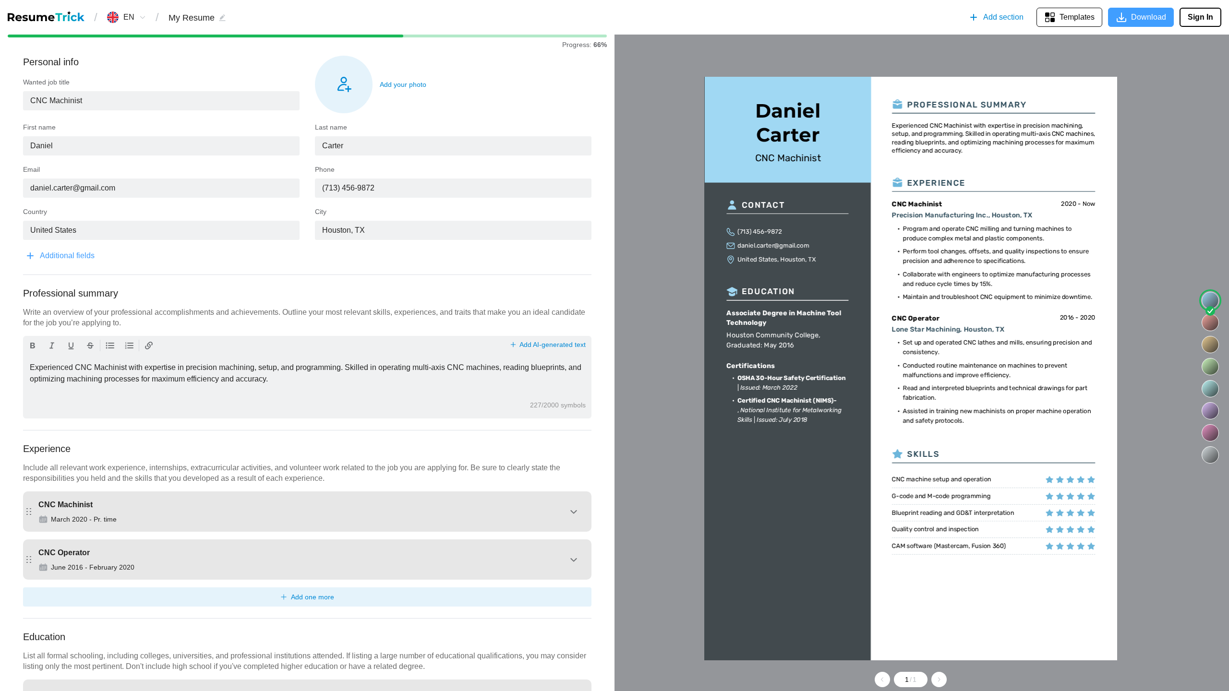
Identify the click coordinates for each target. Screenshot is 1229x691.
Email (31, 169)
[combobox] (129, 17)
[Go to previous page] (882, 679)
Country (35, 211)
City (320, 211)
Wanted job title (46, 82)
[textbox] (161, 100)
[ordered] (129, 345)
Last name (331, 127)
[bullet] (110, 345)
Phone (325, 169)
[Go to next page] (939, 679)
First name (39, 127)
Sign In (1200, 17)
